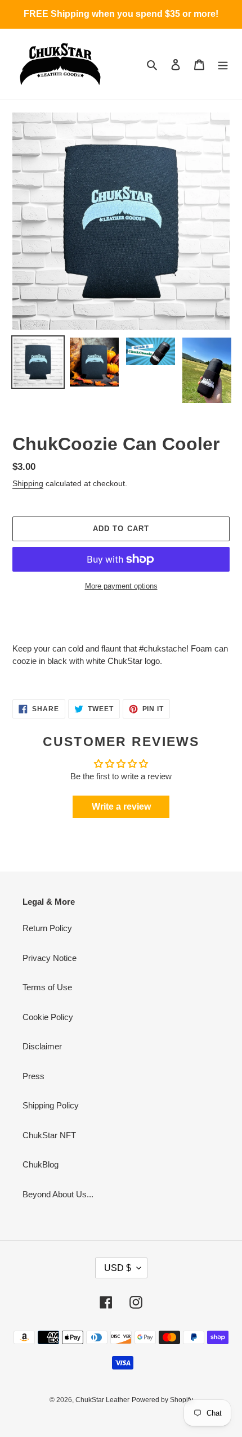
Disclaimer (42, 1046)
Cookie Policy (48, 1017)
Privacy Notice (50, 958)
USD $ (117, 1268)
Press (33, 1076)
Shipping (27, 483)
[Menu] (223, 64)
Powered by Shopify (162, 1400)
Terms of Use (47, 987)
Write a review (121, 806)
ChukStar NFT (49, 1135)
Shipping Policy (51, 1105)
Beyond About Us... (58, 1194)
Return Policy (47, 928)
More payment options (121, 586)
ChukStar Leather (102, 1400)
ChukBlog (41, 1164)
